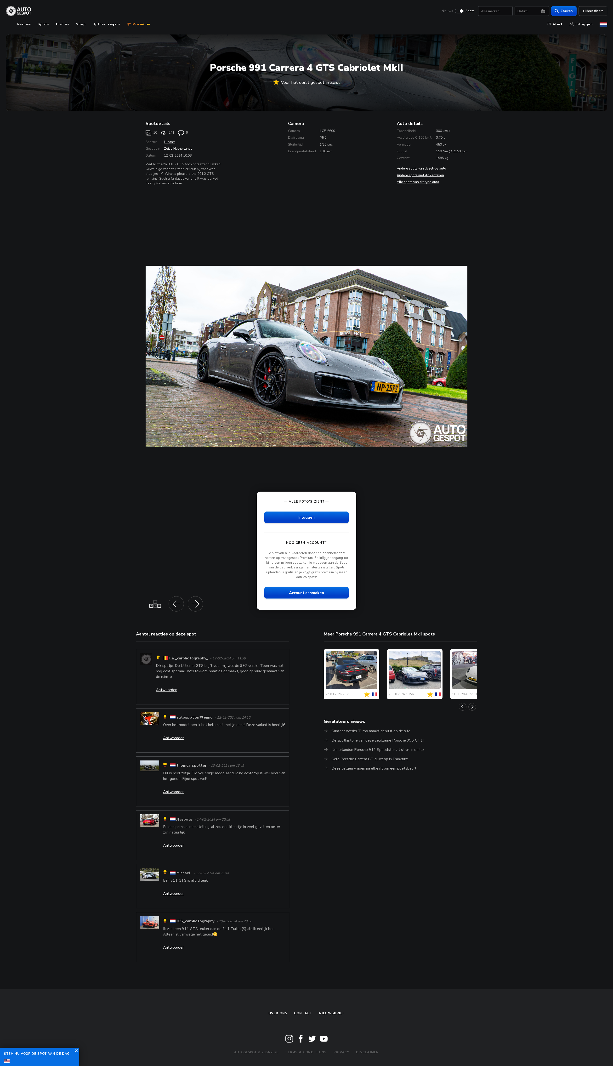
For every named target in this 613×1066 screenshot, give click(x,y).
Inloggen (584, 24)
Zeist (168, 148)
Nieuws (447, 11)
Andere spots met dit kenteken (420, 175)
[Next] (472, 707)
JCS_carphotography (195, 921)
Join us (62, 24)
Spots (469, 11)
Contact (303, 1013)
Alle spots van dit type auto (418, 182)
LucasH (169, 142)
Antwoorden (166, 689)
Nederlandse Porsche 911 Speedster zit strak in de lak (378, 749)
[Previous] (462, 707)
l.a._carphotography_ (188, 658)
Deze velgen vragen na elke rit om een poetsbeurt (373, 768)
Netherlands (182, 148)
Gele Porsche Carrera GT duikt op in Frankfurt (369, 759)
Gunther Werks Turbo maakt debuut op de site (370, 731)
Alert (558, 24)
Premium (140, 24)
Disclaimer (367, 1052)
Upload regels (106, 24)
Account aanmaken (306, 592)
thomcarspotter (191, 765)
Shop (81, 24)
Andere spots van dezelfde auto (421, 168)
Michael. (184, 873)
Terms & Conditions (306, 1052)
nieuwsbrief (332, 1013)
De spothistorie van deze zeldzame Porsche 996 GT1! (377, 740)
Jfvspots (184, 819)
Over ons (277, 1013)
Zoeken (567, 11)
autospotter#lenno (194, 717)
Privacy (341, 1052)
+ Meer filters (592, 11)
